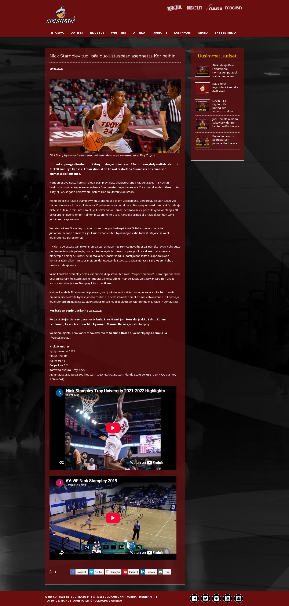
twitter (98, 571)
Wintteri (118, 32)
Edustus (97, 32)
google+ (115, 571)
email (167, 571)
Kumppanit (183, 32)
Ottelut (139, 32)
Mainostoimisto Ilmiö (76, 600)
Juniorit (160, 32)
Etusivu (57, 32)
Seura (203, 32)
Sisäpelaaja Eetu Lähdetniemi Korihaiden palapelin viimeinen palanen (225, 70)
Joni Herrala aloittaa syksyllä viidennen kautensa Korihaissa (225, 122)
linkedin (151, 571)
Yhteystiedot (226, 32)
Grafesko (115, 600)
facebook (82, 571)
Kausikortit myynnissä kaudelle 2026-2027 (225, 87)
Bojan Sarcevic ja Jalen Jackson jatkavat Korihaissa (224, 139)
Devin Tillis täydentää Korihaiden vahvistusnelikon (223, 106)
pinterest (133, 571)
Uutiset (77, 32)
